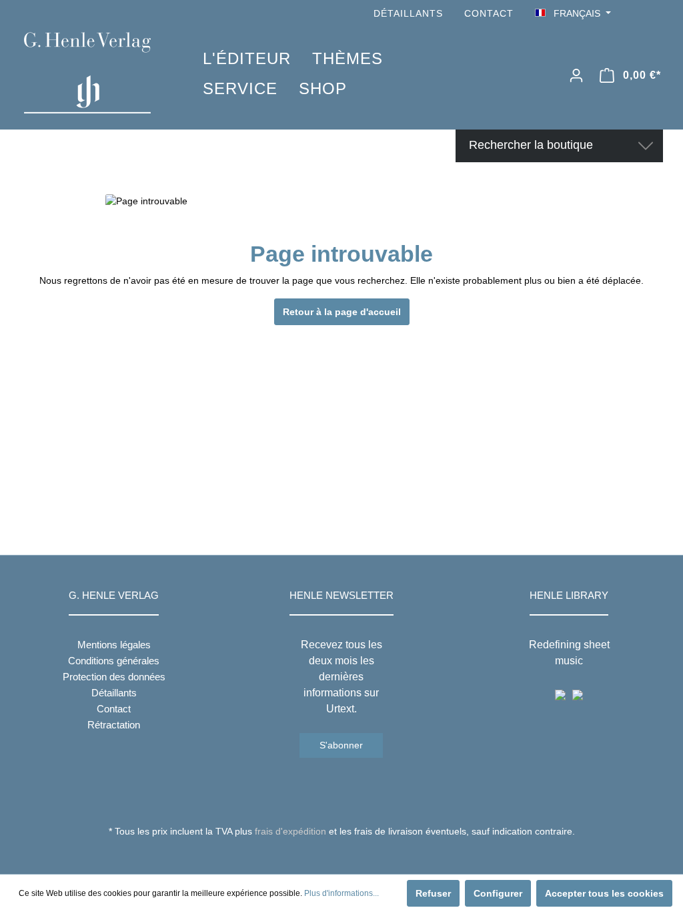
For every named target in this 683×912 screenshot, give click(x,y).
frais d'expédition (290, 831)
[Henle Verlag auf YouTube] (636, 14)
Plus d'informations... (341, 893)
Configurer (498, 893)
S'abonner (341, 745)
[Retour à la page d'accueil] (93, 72)
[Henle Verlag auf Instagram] (655, 14)
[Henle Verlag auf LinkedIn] (352, 856)
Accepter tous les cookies (604, 893)
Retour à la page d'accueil (342, 311)
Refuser (433, 893)
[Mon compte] (576, 75)
